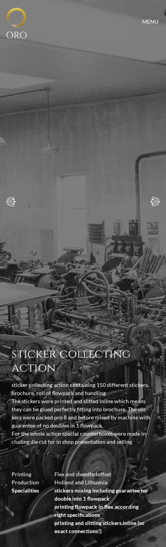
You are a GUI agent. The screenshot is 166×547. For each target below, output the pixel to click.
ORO (16, 35)
